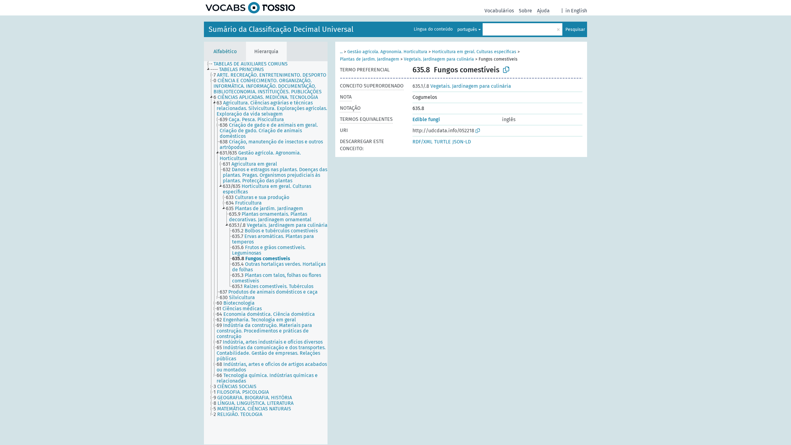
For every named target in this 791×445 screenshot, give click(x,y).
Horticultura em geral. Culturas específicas (474, 51)
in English (576, 11)
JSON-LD (461, 142)
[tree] (266, 252)
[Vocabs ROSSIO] (250, 7)
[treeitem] (251, 64)
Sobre (525, 11)
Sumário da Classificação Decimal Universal (281, 29)
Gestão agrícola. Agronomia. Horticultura (387, 51)
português (467, 29)
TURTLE (442, 142)
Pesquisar (575, 29)
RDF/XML (422, 142)
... (341, 51)
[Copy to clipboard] (506, 69)
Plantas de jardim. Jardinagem (369, 59)
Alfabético (225, 51)
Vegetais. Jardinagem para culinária (439, 59)
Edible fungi (426, 119)
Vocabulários (499, 11)
